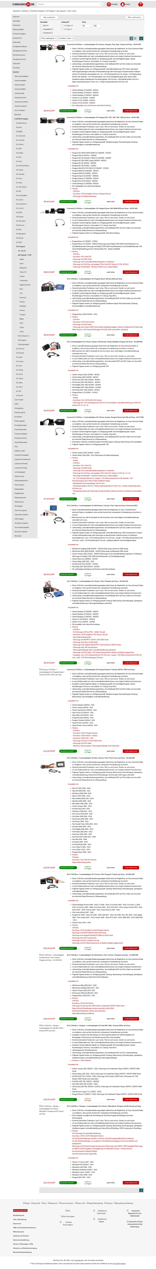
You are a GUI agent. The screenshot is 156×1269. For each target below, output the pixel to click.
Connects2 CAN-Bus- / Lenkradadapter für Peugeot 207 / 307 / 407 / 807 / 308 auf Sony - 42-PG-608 (103, 117)
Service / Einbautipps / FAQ (23, 1244)
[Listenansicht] (131, 38)
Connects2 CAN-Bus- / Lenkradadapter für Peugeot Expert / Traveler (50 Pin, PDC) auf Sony (101, 669)
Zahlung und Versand (21, 1236)
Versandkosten (78, 1260)
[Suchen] (101, 4)
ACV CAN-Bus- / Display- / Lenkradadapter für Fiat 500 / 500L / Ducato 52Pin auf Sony (98, 1025)
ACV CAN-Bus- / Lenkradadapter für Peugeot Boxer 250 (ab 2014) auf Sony (94, 279)
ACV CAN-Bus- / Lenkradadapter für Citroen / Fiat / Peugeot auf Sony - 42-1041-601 (97, 581)
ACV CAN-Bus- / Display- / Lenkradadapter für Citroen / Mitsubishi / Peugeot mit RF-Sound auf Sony (104, 1106)
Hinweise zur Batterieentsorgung (25, 1248)
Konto (127, 4)
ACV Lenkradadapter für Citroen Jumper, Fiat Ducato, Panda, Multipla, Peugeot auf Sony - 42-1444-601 (105, 342)
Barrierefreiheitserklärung (22, 1252)
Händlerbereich (18, 1215)
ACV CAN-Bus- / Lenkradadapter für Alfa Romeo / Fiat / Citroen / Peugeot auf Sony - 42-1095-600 (102, 955)
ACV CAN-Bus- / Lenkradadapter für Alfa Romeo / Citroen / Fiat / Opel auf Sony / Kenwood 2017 (102, 505)
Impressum (17, 1223)
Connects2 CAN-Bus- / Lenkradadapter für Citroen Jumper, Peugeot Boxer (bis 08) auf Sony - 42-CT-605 (105, 417)
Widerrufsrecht (18, 1232)
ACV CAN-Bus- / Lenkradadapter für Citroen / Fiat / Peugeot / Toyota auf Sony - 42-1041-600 (100, 874)
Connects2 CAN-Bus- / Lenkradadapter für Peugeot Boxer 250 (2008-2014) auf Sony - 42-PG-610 (102, 208)
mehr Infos (111, 111)
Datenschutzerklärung (21, 1240)
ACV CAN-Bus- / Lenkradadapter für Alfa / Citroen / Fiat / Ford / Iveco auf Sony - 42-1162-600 (101, 758)
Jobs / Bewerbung (19, 1219)
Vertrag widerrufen (20, 1210)
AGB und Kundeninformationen (24, 1227)
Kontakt (114, 4)
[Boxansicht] (135, 38)
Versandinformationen (119, 1263)
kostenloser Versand (66, 111)
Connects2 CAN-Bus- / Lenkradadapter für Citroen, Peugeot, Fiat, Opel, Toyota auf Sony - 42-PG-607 (104, 44)
